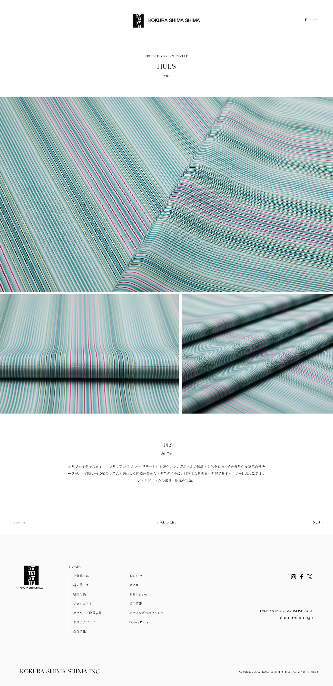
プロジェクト (82, 603)
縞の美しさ (81, 585)
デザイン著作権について (146, 612)
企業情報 (79, 631)
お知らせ (135, 575)
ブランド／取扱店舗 (87, 612)
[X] (309, 576)
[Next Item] (325, 354)
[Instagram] (293, 576)
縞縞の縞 (79, 594)
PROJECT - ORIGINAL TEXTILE (167, 56)
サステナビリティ (85, 622)
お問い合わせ (138, 594)
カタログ (135, 585)
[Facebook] (301, 576)
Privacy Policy (138, 622)
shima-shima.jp (296, 617)
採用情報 (135, 603)
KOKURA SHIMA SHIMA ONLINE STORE (286, 611)
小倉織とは (81, 575)
